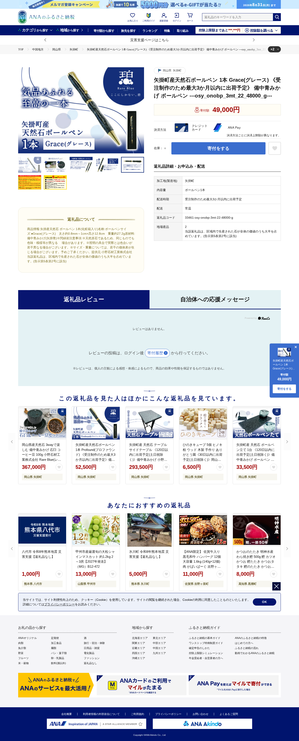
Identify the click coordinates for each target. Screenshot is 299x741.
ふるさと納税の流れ (247, 648)
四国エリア (138, 653)
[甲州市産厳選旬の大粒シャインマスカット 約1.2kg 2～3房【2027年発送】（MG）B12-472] (96, 530)
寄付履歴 (155, 353)
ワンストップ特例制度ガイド (206, 643)
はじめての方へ (244, 643)
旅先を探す (128, 30)
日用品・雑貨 (92, 648)
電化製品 (89, 653)
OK (264, 602)
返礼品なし (90, 663)
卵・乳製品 (57, 658)
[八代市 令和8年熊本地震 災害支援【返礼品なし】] (42, 530)
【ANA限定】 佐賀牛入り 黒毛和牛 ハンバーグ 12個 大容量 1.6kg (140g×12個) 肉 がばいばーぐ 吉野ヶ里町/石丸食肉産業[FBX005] (202, 561)
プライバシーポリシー (168, 714)
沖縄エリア (138, 658)
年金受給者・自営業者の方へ (206, 658)
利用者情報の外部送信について (101, 714)
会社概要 (66, 714)
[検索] (277, 17)
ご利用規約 (137, 714)
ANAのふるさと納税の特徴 (251, 638)
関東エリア (138, 643)
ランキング (149, 30)
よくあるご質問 (229, 714)
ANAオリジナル (27, 638)
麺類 (53, 648)
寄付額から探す (104, 30)
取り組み (183, 30)
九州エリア (159, 653)
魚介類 (22, 648)
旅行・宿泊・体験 (94, 643)
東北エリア (159, 638)
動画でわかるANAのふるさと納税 (254, 653)
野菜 (20, 653)
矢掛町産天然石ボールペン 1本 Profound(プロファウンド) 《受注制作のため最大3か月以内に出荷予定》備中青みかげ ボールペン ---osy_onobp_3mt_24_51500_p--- (97, 459)
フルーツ (23, 658)
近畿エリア (138, 648)
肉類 (20, 643)
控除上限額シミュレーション (206, 653)
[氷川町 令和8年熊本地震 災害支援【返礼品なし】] (149, 530)
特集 (167, 30)
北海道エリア (140, 638)
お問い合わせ (200, 714)
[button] (45, 40)
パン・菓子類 (59, 653)
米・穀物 (23, 663)
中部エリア (159, 643)
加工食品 (56, 643)
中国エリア (159, 648)
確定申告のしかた (199, 648)
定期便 (55, 638)
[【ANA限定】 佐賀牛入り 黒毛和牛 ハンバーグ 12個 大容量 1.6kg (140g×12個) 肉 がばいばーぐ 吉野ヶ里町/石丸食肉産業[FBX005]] (203, 530)
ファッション (92, 658)
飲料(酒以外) (58, 663)
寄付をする (218, 148)
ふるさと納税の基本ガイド (204, 638)
